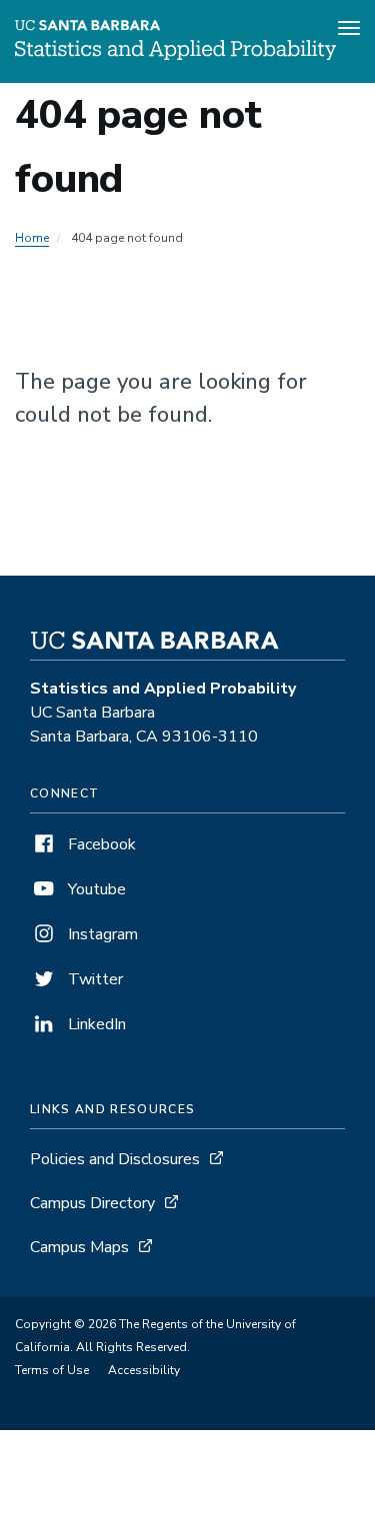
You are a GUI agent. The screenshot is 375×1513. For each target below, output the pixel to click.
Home (32, 238)
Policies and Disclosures (115, 1159)
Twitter (93, 979)
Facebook (100, 844)
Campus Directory (92, 1203)
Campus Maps (79, 1247)
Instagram (101, 934)
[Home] (175, 55)
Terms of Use (52, 1370)
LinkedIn (95, 1024)
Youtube (95, 889)
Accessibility (144, 1370)
